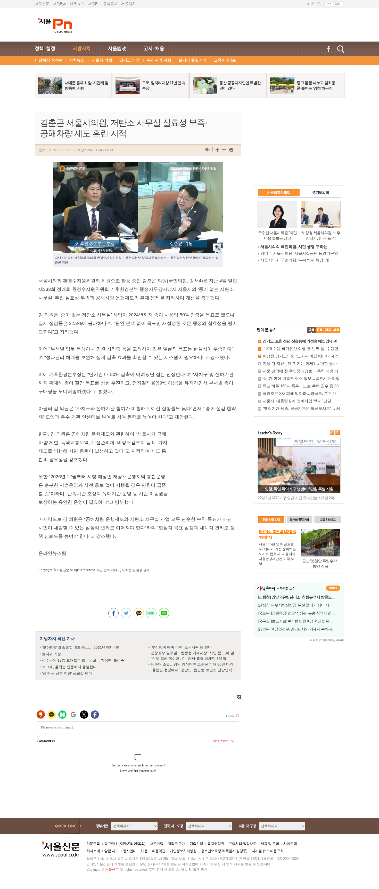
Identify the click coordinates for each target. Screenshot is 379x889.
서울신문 (42, 4)
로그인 (316, 4)
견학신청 (196, 844)
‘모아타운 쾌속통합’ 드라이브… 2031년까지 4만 (80, 647)
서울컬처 (128, 4)
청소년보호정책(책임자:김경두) (224, 851)
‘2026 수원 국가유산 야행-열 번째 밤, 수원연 (300, 348)
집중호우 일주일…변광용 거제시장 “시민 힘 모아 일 (192, 653)
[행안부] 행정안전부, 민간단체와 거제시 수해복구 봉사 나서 (304, 629)
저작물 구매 (176, 844)
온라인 (132, 844)
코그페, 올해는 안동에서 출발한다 (69, 667)
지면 (122, 844)
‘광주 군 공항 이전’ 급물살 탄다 (67, 673)
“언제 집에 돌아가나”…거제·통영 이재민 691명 (188, 658)
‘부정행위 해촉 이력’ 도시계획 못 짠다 (181, 647)
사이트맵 (290, 844)
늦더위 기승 (51, 654)
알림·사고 (111, 851)
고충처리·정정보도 (242, 844)
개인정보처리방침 (183, 851)
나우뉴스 (77, 4)
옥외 (141, 844)
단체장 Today (50, 60)
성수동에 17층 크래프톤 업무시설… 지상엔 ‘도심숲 (83, 660)
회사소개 (93, 851)
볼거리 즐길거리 (192, 60)
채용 (144, 851)
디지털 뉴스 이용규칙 (267, 851)
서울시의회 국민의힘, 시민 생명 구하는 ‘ (294, 246)
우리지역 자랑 (159, 60)
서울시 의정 (102, 60)
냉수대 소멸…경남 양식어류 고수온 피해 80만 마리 (192, 664)
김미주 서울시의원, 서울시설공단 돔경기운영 (299, 253)
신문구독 (93, 844)
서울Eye (59, 4)
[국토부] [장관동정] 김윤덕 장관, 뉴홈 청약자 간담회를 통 (302, 613)
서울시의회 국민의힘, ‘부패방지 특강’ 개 (294, 260)
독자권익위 (215, 844)
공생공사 (110, 4)
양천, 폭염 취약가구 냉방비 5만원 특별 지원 (299, 489)
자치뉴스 (77, 60)
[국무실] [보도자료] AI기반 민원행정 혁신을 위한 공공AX (301, 621)
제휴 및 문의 (270, 844)
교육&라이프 (225, 60)
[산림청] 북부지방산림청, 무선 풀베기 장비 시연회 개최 (301, 605)
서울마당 (156, 844)
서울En (94, 4)
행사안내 (129, 851)
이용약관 (158, 851)
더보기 (333, 588)
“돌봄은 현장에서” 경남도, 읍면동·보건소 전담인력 (191, 670)
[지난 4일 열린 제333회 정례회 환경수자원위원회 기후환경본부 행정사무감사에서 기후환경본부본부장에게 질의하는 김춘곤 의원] (138, 166)
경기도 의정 (129, 60)
